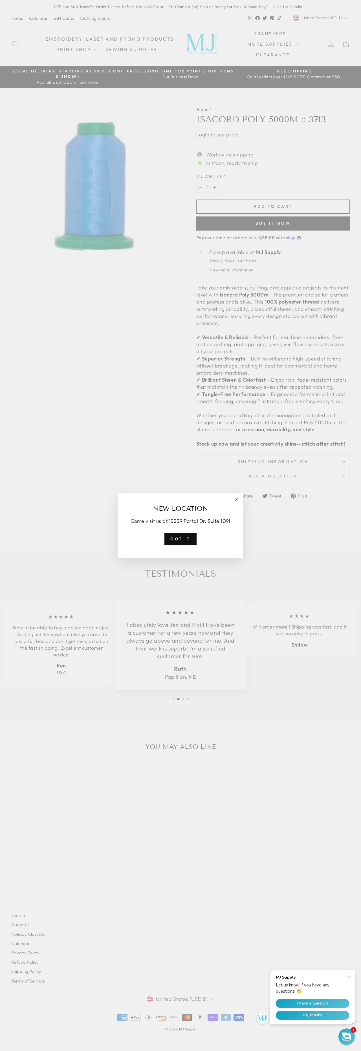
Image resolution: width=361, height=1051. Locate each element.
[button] (346, 1036)
